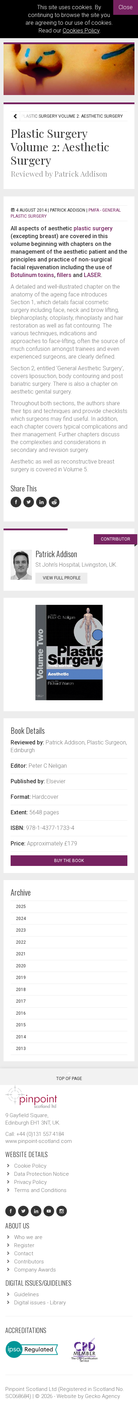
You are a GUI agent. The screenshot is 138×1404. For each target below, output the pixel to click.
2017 (21, 1001)
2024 (21, 918)
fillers (64, 275)
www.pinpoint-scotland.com (38, 1141)
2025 (21, 906)
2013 (21, 1048)
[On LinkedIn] (42, 502)
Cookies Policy (81, 30)
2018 (21, 989)
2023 (21, 930)
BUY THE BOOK (69, 860)
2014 (21, 1036)
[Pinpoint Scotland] (31, 1096)
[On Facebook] (17, 502)
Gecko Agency (102, 1396)
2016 (21, 1013)
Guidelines (26, 1294)
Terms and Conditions (40, 1190)
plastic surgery (93, 228)
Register (24, 1245)
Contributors (29, 1261)
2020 (21, 965)
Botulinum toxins (32, 275)
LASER (92, 275)
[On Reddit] (54, 502)
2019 (21, 977)
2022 (21, 942)
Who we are (28, 1237)
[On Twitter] (29, 502)
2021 (21, 953)
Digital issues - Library (40, 1302)
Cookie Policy (30, 1166)
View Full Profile (62, 578)
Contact (23, 1253)
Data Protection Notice (41, 1174)
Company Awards (35, 1270)
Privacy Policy (30, 1182)
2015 (21, 1024)
